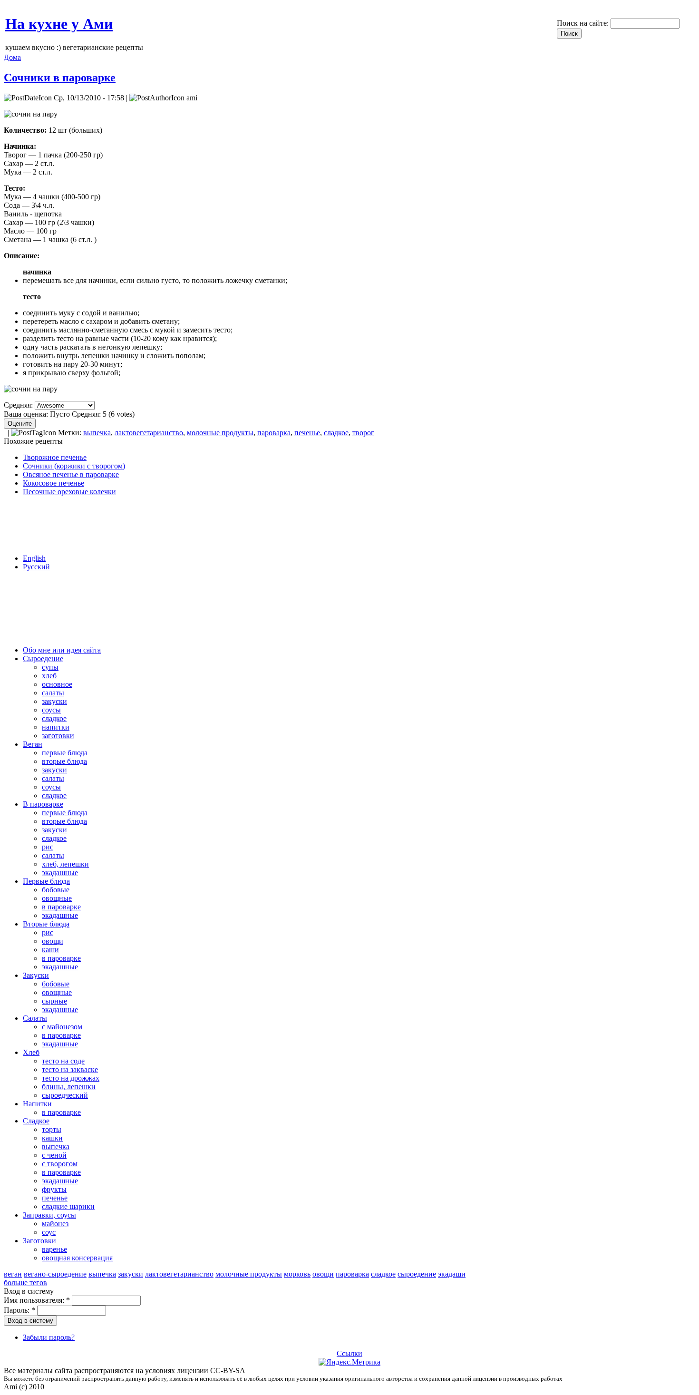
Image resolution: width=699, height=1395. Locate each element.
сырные (54, 1001)
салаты (53, 693)
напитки (55, 727)
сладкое (336, 433)
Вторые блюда (46, 924)
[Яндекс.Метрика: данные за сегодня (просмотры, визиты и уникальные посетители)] (349, 1362)
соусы (51, 710)
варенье (54, 1249)
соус (49, 1232)
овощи (52, 941)
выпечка (97, 433)
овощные (57, 898)
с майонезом (62, 1027)
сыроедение (417, 1274)
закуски (54, 701)
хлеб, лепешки (65, 864)
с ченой (54, 1155)
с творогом (60, 1164)
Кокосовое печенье (53, 483)
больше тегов (25, 1282)
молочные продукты (220, 433)
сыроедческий (65, 1095)
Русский (36, 567)
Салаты (35, 1018)
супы (50, 667)
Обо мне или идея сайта (62, 650)
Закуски (36, 975)
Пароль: (19, 1310)
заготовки (58, 736)
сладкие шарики (68, 1206)
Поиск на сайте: (584, 23)
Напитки (37, 1104)
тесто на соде (63, 1061)
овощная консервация (77, 1258)
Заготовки (39, 1241)
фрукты (54, 1189)
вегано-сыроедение (55, 1274)
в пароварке (61, 907)
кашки (52, 1138)
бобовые (55, 890)
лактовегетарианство (149, 433)
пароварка (274, 433)
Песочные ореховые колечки (69, 492)
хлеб (49, 676)
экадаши (452, 1274)
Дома (12, 57)
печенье (307, 433)
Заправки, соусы (49, 1215)
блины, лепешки (69, 1087)
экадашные (60, 872)
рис (47, 847)
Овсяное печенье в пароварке (71, 474)
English (34, 558)
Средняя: (19, 405)
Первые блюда (46, 881)
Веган (32, 744)
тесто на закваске (70, 1069)
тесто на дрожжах (70, 1078)
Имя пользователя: (37, 1300)
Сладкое (36, 1121)
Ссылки (349, 1353)
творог (363, 433)
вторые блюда (64, 761)
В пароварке (43, 804)
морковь (297, 1274)
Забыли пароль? (49, 1337)
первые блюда (64, 753)
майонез (55, 1223)
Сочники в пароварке (60, 77)
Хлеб (31, 1052)
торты (51, 1129)
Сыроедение (43, 658)
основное (57, 684)
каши (50, 950)
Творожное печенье (55, 457)
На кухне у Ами (59, 23)
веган (13, 1274)
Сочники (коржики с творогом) (74, 466)
